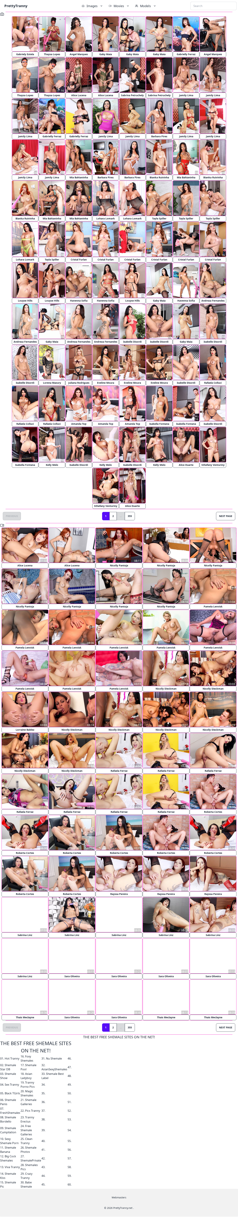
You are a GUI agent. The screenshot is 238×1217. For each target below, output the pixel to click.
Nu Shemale (54, 1058)
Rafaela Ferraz (119, 770)
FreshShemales (10, 1113)
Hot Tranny (12, 1058)
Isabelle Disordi (132, 341)
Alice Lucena (78, 95)
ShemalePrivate (31, 1160)
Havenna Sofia (78, 300)
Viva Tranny (12, 1167)
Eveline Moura (105, 382)
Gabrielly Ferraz (186, 54)
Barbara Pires (159, 136)
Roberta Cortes (213, 811)
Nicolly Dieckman (166, 688)
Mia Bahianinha (79, 177)
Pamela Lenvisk (213, 606)
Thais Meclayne (25, 1017)
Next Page (225, 516)
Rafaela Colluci (213, 382)
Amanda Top (78, 423)
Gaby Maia (105, 54)
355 (130, 516)
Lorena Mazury (52, 382)
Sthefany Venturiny (213, 465)
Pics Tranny (32, 1110)
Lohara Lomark (105, 218)
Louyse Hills (25, 300)
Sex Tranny (12, 1084)
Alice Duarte (186, 465)
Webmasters (119, 1197)
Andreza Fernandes (213, 300)
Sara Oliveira (72, 976)
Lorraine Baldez (25, 729)
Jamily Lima (186, 95)
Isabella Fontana (159, 423)
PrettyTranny (15, 5)
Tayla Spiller (159, 218)
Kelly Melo (52, 465)
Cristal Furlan (79, 259)
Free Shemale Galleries (26, 1130)
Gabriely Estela (25, 54)
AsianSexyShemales (54, 1069)
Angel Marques (79, 54)
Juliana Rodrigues (78, 382)
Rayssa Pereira (119, 894)
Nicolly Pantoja (119, 565)
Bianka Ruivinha (159, 177)
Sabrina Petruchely (132, 95)
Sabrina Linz (25, 935)
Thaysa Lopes (52, 54)
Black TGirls (12, 1093)
